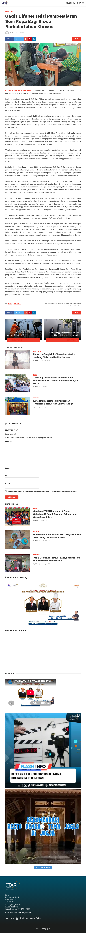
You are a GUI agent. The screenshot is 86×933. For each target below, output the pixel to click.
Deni (13, 32)
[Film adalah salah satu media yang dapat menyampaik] (43, 750)
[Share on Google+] (26, 39)
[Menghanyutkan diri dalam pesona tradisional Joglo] (43, 826)
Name (7, 468)
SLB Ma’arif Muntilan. (74, 306)
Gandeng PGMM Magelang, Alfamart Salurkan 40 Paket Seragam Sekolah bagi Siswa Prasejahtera (55, 514)
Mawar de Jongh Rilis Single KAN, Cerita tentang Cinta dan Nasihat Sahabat (54, 355)
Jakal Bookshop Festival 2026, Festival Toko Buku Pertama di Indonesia (56, 559)
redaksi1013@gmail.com (23, 913)
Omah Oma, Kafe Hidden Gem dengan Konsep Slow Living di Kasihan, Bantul (57, 536)
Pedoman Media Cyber (30, 918)
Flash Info (37, 351)
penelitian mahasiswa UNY (73, 303)
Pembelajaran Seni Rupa (56, 303)
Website (8, 483)
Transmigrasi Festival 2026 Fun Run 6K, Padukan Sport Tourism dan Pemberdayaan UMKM (56, 380)
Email (7, 476)
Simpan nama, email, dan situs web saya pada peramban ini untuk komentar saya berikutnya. (42, 491)
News (7, 11)
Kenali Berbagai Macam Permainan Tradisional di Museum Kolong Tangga (53, 402)
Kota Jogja (37, 398)
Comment (9, 441)
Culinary (36, 531)
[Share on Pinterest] (30, 39)
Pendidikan (13, 11)
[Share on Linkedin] (34, 39)
